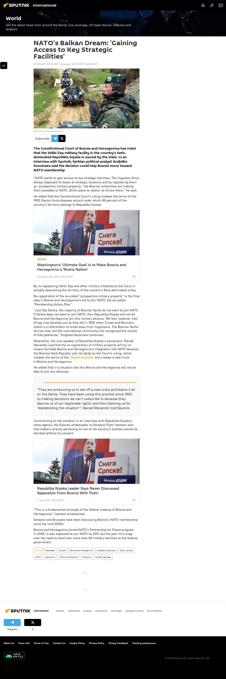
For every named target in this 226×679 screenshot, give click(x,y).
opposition (50, 557)
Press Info (24, 643)
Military (116, 610)
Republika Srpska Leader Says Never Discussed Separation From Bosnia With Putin (78, 490)
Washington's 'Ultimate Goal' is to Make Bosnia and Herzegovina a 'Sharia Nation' (81, 267)
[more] (134, 276)
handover (86, 557)
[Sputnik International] (17, 8)
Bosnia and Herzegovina (81, 550)
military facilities (103, 557)
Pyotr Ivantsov (126, 550)
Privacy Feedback (118, 643)
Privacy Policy (96, 643)
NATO (38, 557)
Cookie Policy (77, 643)
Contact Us (59, 643)
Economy (101, 610)
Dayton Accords (81, 357)
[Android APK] (14, 656)
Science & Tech (134, 610)
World (41, 259)
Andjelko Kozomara (106, 550)
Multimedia (154, 610)
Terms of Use (41, 643)
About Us (9, 643)
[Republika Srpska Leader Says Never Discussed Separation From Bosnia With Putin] (86, 461)
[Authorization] (203, 5)
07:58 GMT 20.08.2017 (46, 64)
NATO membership (69, 557)
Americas (74, 610)
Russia (87, 610)
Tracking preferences (144, 643)
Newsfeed (50, 550)
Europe (62, 550)
